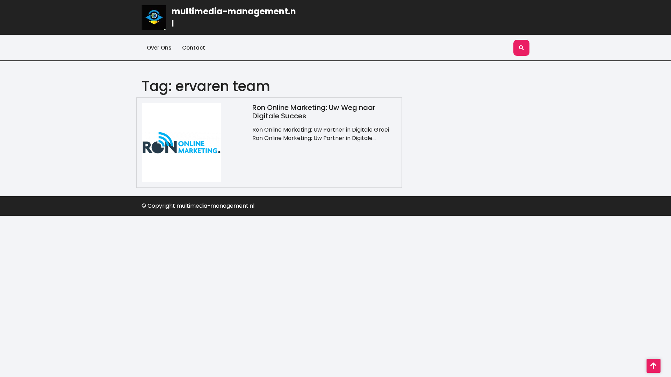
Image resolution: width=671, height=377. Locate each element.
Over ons (159, 47)
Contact (193, 47)
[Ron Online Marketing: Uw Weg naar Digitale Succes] (181, 142)
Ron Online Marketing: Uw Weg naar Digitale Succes (313, 112)
